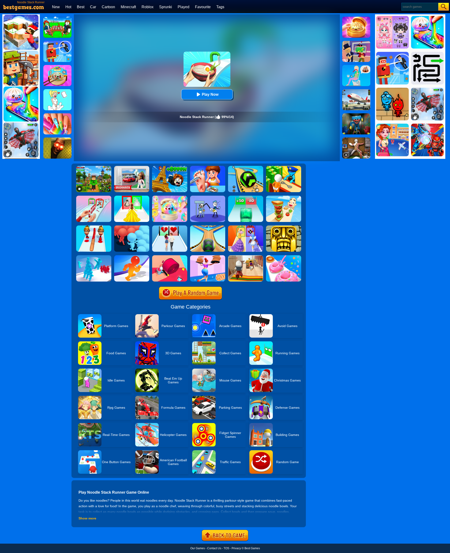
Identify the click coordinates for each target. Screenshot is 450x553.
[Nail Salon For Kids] (57, 115)
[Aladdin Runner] (245, 257)
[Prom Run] (245, 227)
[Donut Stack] (283, 257)
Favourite (203, 7)
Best (80, 7)
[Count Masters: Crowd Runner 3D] (131, 227)
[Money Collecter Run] (245, 197)
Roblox (148, 7)
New (56, 7)
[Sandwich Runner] (283, 197)
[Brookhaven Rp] (131, 167)
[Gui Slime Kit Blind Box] (356, 18)
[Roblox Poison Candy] (57, 18)
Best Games (252, 548)
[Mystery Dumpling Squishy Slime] (57, 66)
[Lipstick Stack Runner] (93, 197)
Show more (87, 518)
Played (183, 7)
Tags (220, 7)
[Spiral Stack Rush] (169, 257)
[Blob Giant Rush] (131, 257)
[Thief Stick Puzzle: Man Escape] (207, 197)
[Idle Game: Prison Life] (283, 167)
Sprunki (165, 7)
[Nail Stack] (93, 227)
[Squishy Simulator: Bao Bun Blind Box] (169, 197)
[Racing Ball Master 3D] (245, 167)
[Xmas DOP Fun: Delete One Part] (57, 90)
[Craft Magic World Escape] (93, 167)
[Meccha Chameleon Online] (356, 139)
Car (93, 7)
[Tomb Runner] (283, 227)
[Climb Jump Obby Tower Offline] (169, 167)
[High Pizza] (207, 257)
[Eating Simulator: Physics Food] (356, 66)
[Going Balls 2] (207, 227)
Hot (68, 7)
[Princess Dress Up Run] (131, 197)
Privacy (236, 548)
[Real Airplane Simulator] (356, 90)
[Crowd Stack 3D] (93, 257)
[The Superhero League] (57, 42)
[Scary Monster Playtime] (356, 115)
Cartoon (108, 7)
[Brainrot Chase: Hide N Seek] (57, 139)
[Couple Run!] (169, 227)
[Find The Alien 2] (356, 42)
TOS (226, 548)
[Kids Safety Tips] (207, 167)
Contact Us (214, 548)
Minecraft (128, 7)
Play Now (210, 94)
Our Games (197, 548)
